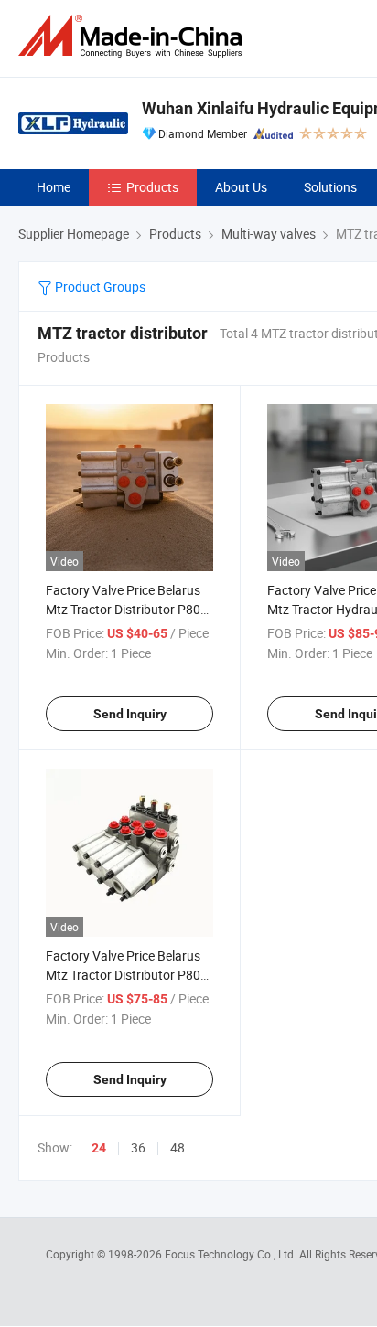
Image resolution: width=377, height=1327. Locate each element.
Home (53, 187)
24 (99, 1148)
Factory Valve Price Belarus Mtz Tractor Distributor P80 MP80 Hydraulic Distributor (123, 609)
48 (177, 1147)
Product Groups (98, 286)
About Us (241, 187)
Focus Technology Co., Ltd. (232, 1254)
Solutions (330, 187)
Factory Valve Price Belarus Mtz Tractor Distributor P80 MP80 (123, 975)
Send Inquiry (130, 713)
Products (152, 187)
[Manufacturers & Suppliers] (133, 36)
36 (138, 1147)
